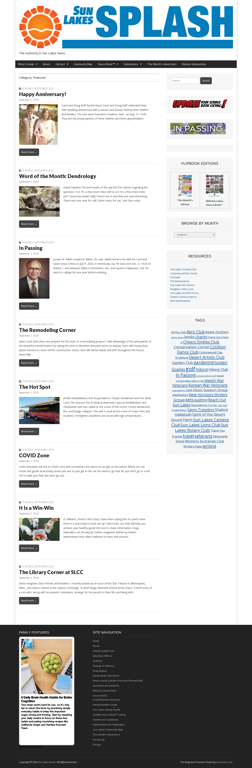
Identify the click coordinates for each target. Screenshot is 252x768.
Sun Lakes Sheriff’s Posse (184, 293)
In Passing (30, 248)
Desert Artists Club (207, 357)
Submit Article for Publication (109, 724)
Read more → (29, 152)
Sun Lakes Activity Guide (106, 709)
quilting (201, 399)
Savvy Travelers (200, 409)
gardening (204, 362)
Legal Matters (178, 390)
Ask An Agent (177, 337)
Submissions (131, 64)
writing (209, 446)
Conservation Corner (192, 346)
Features (27, 88)
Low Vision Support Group (206, 390)
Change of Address (103, 666)
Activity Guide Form (103, 651)
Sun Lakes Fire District (182, 285)
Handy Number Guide (105, 704)
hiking (202, 369)
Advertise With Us (103, 656)
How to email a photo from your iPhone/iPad (117, 680)
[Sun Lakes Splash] (126, 25)
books (189, 336)
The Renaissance (179, 281)
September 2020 (44, 88)
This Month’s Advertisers (162, 64)
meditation (180, 395)
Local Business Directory (106, 699)
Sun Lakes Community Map (108, 729)
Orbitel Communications (183, 296)
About (46, 64)
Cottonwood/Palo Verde (183, 273)
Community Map (83, 64)
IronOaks (175, 277)
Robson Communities (194, 64)
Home (96, 641)
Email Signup (100, 671)
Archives (97, 661)
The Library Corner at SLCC (51, 572)
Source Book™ (106, 64)
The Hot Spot (35, 387)
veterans (203, 436)
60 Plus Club (178, 332)
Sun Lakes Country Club (183, 269)
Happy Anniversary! (42, 94)
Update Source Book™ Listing (109, 714)
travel (188, 436)
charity (201, 336)
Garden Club (182, 362)
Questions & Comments (106, 685)
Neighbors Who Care (181, 289)
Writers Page (192, 446)
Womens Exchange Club (204, 441)
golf (190, 369)
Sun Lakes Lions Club (200, 424)
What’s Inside (26, 64)
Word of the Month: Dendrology (57, 176)
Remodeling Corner (204, 405)
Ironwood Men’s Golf (206, 376)
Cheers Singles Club (201, 341)
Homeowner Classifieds (106, 675)
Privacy (97, 744)
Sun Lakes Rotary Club (201, 427)
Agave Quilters (217, 332)
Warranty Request (180, 300)
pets (189, 399)
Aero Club (196, 331)
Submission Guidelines (106, 719)
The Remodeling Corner (47, 330)
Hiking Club (218, 369)
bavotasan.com (224, 762)
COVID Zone (34, 455)
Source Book (100, 695)
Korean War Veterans (208, 385)
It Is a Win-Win (36, 508)
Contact (60, 64)
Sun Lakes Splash (47, 762)
